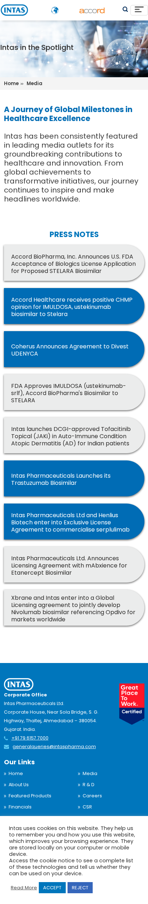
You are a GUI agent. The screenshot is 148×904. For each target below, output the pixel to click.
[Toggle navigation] (139, 10)
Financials (20, 807)
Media (90, 773)
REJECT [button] (80, 887)
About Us (19, 785)
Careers (92, 796)
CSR (87, 807)
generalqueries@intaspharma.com (54, 746)
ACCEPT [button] (52, 887)
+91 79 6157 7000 (29, 738)
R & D (88, 785)
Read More (24, 888)
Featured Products (30, 796)
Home (16, 773)
